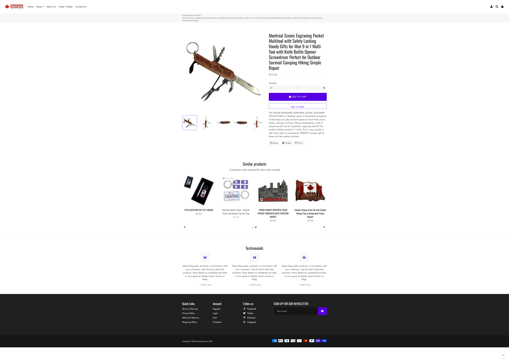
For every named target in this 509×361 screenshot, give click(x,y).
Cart (215, 317)
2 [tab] (255, 227)
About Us (51, 6)
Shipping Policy (189, 322)
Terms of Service (190, 308)
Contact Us (81, 6)
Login (215, 313)
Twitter (250, 313)
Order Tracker (66, 6)
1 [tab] (253, 227)
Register (217, 308)
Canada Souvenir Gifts (191, 15)
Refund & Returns (190, 317)
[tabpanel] (198, 195)
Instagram (251, 322)
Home (31, 6)
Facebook (251, 308)
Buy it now (297, 106)
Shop (39, 6)
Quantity (273, 83)
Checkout (217, 322)
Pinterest (251, 317)
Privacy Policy (188, 313)
